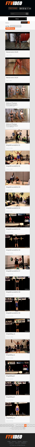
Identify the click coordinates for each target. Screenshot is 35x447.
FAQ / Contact (13, 8)
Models (25, 441)
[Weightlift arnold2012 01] (17, 136)
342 (34, 425)
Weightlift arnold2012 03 (13, 187)
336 (17, 425)
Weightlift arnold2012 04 (13, 208)
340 (28, 425)
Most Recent (16, 26)
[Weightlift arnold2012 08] (17, 283)
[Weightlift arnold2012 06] (17, 241)
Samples (11, 443)
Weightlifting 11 (10, 355)
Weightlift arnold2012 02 (13, 166)
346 (13, 428)
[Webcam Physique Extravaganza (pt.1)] (17, 92)
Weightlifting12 (10, 376)
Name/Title (10, 28)
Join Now (17, 443)
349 (21, 428)
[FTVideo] (13, 5)
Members (23, 443)
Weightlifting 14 (10, 418)
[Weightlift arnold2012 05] (17, 220)
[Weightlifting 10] (17, 325)
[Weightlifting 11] (17, 346)
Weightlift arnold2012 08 (13, 292)
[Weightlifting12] (17, 367)
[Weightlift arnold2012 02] (17, 157)
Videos (19, 441)
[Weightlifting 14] (17, 409)
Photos (14, 441)
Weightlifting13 (10, 397)
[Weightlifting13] (17, 388)
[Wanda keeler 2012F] (17, 67)
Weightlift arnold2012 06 (13, 250)
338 (23, 425)
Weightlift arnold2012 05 (13, 229)
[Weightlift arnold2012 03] (17, 178)
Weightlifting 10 (10, 334)
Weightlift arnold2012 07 (13, 271)
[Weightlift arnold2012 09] (17, 304)
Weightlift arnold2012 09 (13, 313)
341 (31, 425)
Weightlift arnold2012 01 (13, 145)
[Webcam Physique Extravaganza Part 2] (17, 115)
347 (16, 428)
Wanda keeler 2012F (12, 77)
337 (20, 425)
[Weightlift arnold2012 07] (17, 262)
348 (18, 428)
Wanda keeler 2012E (12, 52)
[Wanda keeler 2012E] (17, 41)
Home (8, 441)
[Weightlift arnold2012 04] (17, 199)
